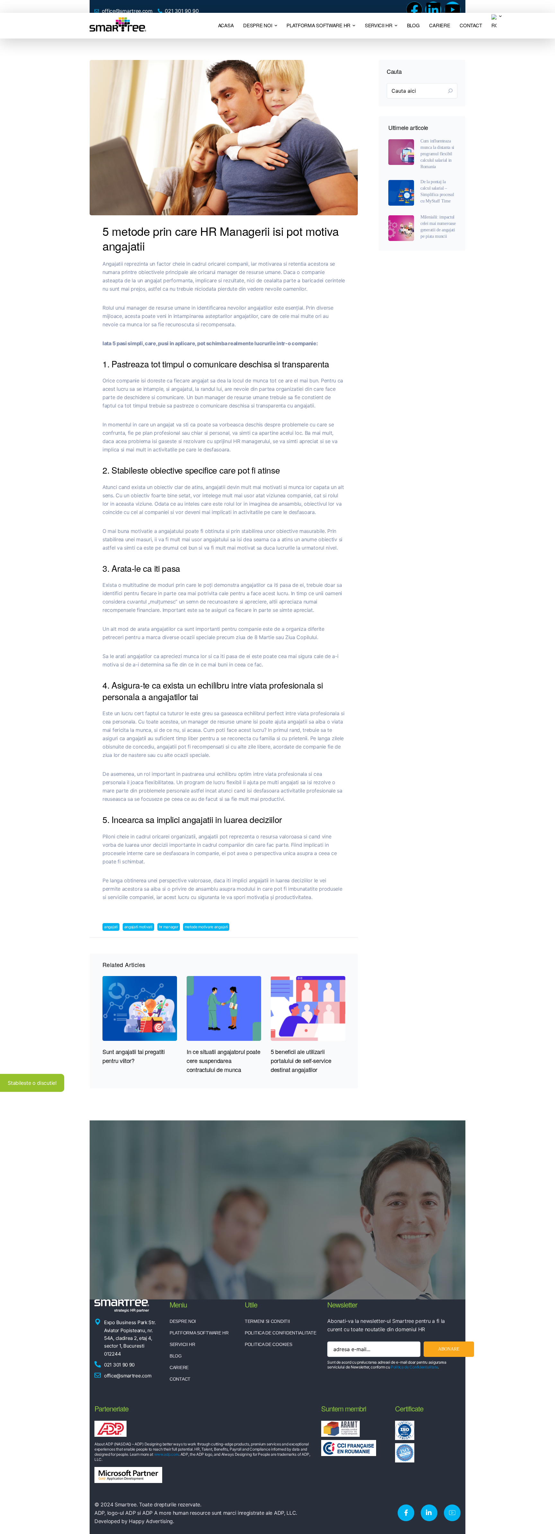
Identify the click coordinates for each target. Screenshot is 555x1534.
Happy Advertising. (151, 1521)
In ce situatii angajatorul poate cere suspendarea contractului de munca (223, 1060)
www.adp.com (166, 1454)
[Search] (450, 91)
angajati (111, 926)
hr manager (168, 926)
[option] (139, 1020)
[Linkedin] (433, 10)
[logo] (118, 25)
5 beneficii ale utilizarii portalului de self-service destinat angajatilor (301, 1060)
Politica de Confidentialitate (414, 1367)
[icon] (406, 1512)
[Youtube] (453, 10)
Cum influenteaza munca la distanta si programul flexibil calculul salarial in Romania (437, 154)
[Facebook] (414, 10)
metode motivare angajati (206, 926)
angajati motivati (138, 926)
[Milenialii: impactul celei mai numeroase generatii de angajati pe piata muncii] (401, 228)
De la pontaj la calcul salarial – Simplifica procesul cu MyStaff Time (437, 191)
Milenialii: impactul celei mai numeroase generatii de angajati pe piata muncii (437, 227)
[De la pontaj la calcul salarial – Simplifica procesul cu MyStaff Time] (401, 193)
